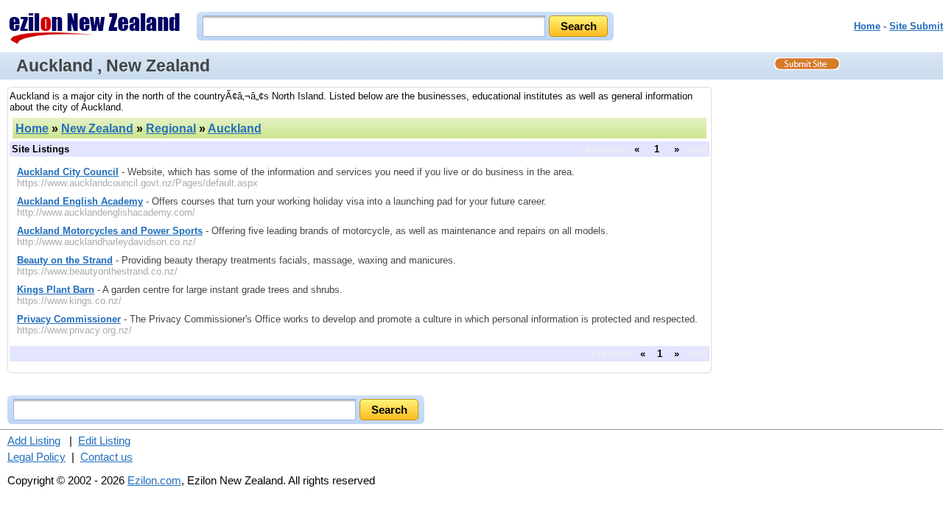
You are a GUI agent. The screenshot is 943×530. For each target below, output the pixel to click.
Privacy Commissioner (69, 319)
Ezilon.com (154, 480)
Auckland (235, 128)
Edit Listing (104, 440)
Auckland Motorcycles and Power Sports (110, 230)
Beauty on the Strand (65, 260)
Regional (171, 128)
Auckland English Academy (80, 201)
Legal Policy (36, 457)
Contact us (106, 457)
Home (867, 26)
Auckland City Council (68, 171)
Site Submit (916, 26)
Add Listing (33, 440)
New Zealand (97, 128)
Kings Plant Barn (55, 289)
